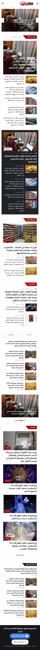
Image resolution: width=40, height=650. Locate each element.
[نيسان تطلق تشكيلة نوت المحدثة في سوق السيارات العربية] (31, 307)
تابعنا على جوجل (19, 642)
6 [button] (15, 420)
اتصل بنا (28, 646)
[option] (20, 20)
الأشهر (11, 335)
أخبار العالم (14, 37)
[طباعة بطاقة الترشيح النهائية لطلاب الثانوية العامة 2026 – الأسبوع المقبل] (31, 110)
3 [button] (20, 420)
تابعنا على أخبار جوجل (19, 636)
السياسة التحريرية (9, 646)
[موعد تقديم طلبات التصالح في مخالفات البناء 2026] (31, 101)
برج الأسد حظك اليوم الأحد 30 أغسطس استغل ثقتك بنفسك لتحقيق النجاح (23, 489)
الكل (20, 37)
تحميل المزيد (20, 555)
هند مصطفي (32, 153)
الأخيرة (29, 335)
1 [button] (24, 420)
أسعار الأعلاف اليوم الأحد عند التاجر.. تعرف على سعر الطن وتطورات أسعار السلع (22, 22)
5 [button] (17, 420)
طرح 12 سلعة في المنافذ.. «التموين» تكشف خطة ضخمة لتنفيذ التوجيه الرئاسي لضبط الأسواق (20, 251)
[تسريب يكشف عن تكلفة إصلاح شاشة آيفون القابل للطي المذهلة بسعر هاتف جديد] (31, 318)
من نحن (34, 646)
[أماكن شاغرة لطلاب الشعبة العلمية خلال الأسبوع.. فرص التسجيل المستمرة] (20, 57)
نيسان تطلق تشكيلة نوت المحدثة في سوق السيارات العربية (14, 309)
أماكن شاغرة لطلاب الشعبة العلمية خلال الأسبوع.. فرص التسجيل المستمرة (21, 159)
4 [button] (19, 420)
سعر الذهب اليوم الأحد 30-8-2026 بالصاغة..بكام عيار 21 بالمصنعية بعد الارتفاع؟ (14, 273)
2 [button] (22, 420)
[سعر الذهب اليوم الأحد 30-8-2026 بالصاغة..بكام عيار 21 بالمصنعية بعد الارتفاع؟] (31, 271)
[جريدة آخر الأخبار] (26, 3)
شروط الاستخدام (20, 646)
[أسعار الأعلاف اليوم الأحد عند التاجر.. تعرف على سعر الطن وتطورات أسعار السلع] (31, 260)
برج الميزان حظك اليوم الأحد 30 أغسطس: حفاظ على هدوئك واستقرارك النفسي (23, 546)
